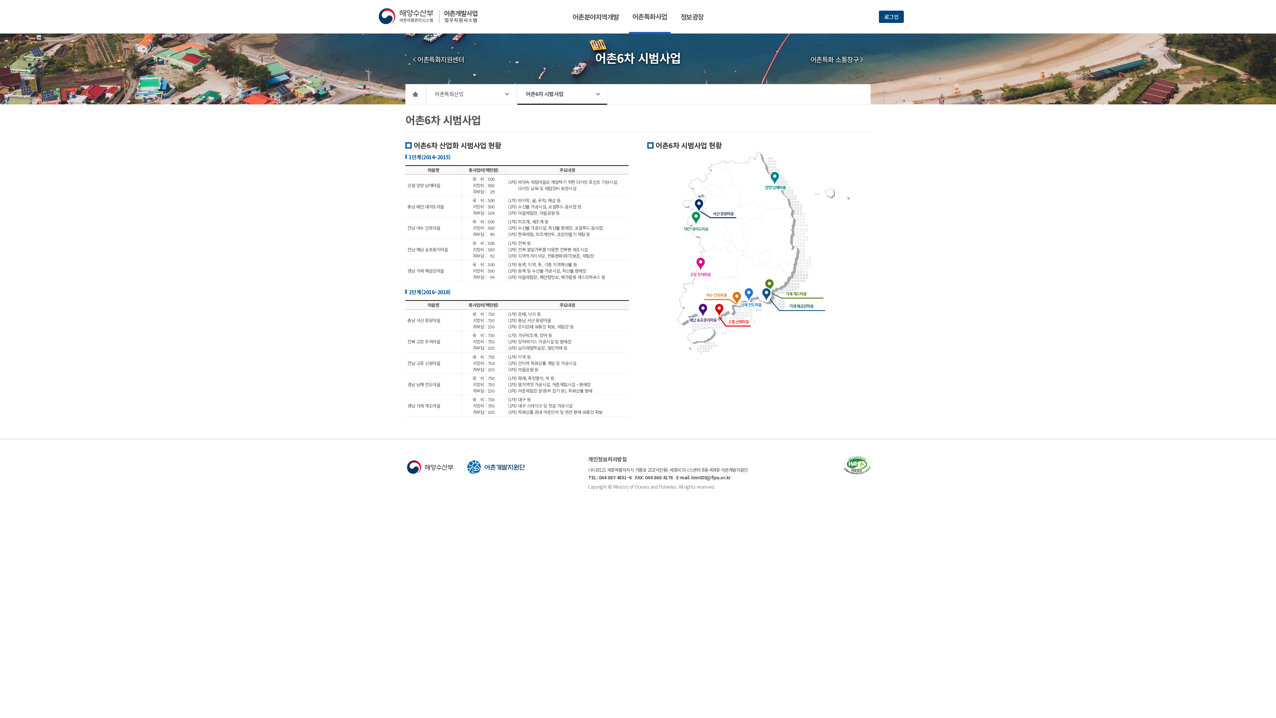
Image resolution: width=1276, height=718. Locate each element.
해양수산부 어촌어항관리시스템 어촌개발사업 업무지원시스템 (433, 16)
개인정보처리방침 (607, 459)
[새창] (857, 472)
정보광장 (692, 17)
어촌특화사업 (649, 16)
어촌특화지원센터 (440, 59)
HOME (415, 94)
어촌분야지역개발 (596, 17)
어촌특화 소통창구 (834, 59)
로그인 (891, 17)
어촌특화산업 (449, 94)
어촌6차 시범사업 (545, 94)
